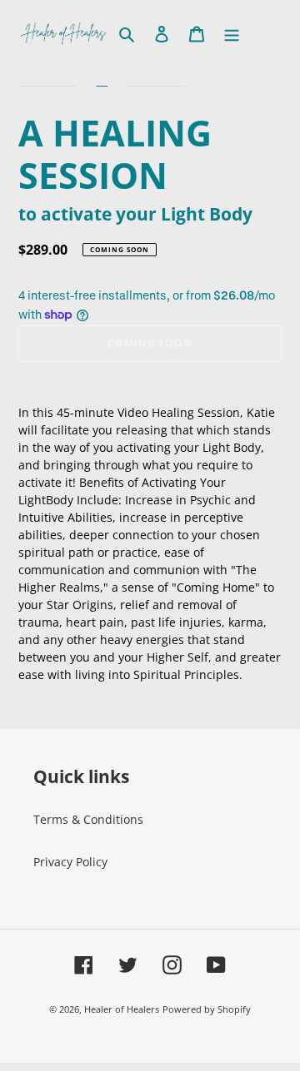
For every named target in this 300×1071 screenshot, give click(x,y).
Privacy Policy (70, 862)
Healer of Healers (121, 1009)
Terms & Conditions (88, 819)
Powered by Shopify (206, 1009)
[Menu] (231, 33)
